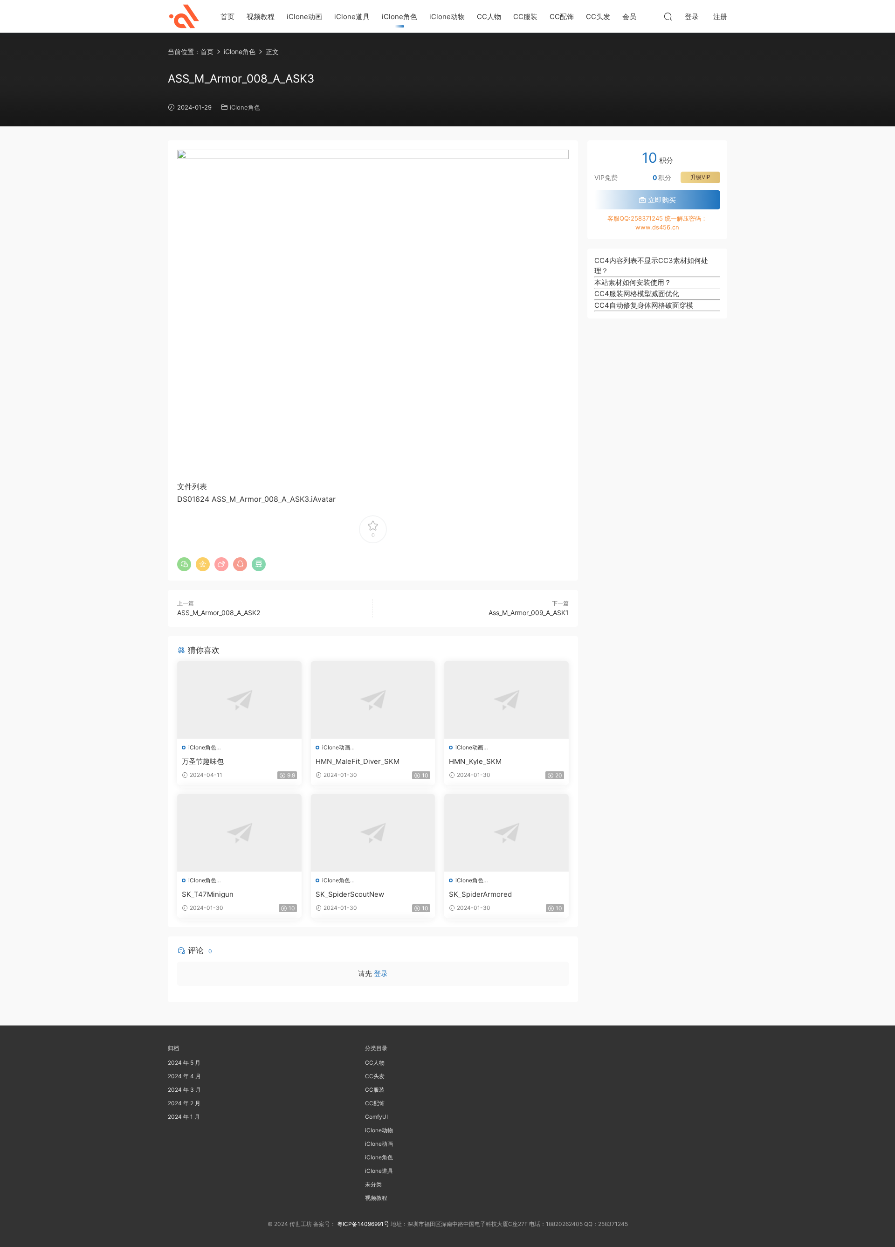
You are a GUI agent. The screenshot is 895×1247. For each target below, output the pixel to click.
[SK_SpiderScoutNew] (373, 833)
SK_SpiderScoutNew (350, 894)
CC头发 (598, 16)
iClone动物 (447, 16)
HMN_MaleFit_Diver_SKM (357, 761)
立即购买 (661, 199)
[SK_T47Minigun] (239, 833)
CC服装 (525, 16)
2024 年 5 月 (184, 1062)
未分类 (373, 1184)
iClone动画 (304, 16)
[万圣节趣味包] (239, 700)
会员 (629, 16)
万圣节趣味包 (203, 761)
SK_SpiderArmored (480, 894)
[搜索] (668, 16)
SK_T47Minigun (208, 894)
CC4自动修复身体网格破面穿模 (643, 305)
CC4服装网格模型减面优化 (636, 293)
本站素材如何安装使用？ (632, 282)
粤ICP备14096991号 (363, 1223)
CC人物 (489, 16)
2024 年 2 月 (184, 1103)
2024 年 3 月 (184, 1089)
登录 (381, 973)
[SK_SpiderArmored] (506, 833)
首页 (227, 16)
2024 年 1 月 (184, 1116)
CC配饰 (562, 16)
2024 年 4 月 (184, 1076)
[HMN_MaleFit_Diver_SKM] (373, 700)
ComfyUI (376, 1116)
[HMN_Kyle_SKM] (506, 700)
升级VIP (700, 176)
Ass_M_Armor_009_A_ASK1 (529, 613)
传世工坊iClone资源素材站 (184, 16)
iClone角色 (399, 16)
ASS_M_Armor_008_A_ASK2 (218, 613)
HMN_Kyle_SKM (475, 761)
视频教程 (261, 16)
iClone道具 (352, 16)
